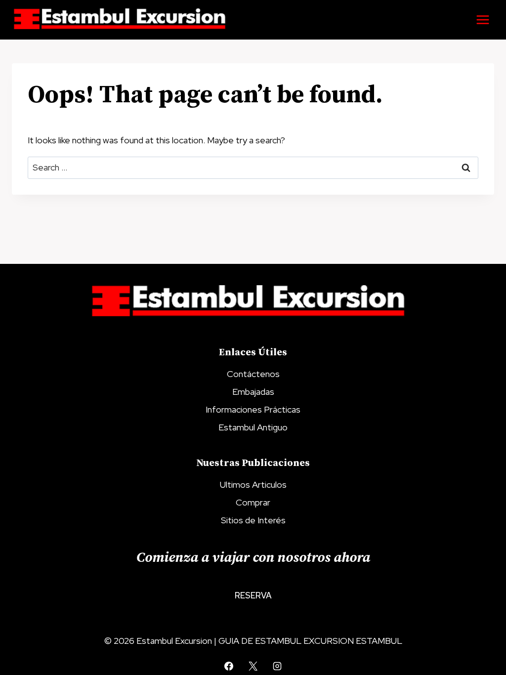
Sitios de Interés (253, 520)
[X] (253, 666)
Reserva (253, 595)
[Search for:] (253, 167)
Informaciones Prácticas (253, 409)
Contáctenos (253, 374)
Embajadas (253, 391)
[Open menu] (482, 19)
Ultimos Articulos (253, 484)
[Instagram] (277, 666)
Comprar (253, 502)
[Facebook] (229, 666)
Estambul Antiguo (253, 427)
